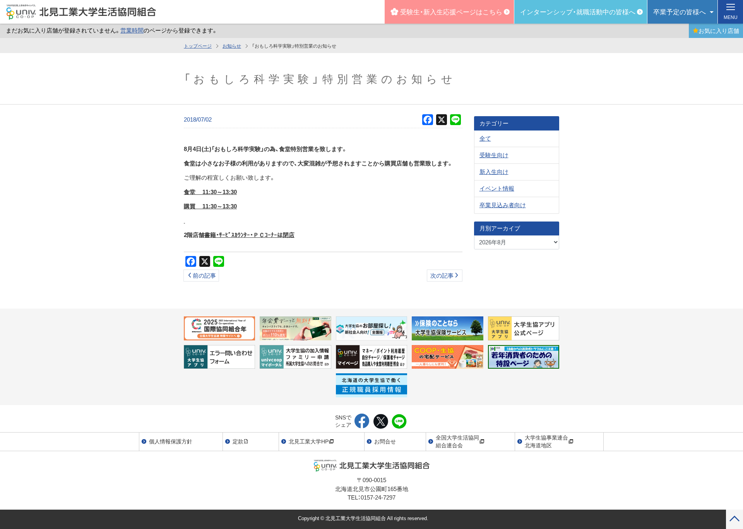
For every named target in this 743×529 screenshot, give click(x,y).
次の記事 (442, 275)
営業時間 (132, 30)
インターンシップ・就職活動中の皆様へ (577, 11)
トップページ (198, 45)
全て (485, 138)
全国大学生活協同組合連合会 (457, 441)
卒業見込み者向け (502, 205)
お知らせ (232, 45)
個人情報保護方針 (170, 441)
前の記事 (204, 275)
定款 (238, 441)
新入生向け (493, 171)
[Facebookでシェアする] (362, 422)
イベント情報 (496, 188)
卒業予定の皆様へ (679, 11)
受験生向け (493, 155)
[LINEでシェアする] (399, 422)
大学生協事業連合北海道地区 (546, 441)
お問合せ (385, 441)
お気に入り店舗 (718, 30)
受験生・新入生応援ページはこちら (451, 11)
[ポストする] (380, 422)
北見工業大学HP (309, 441)
